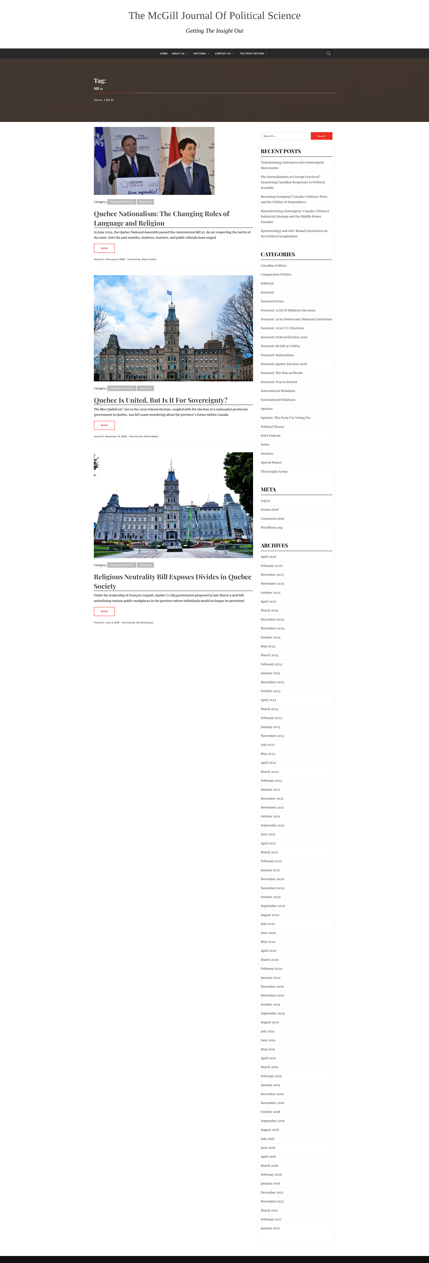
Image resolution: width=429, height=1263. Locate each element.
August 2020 (270, 915)
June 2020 (268, 933)
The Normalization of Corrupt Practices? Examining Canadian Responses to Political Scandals (293, 182)
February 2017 (271, 1219)
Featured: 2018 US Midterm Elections (288, 310)
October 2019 (270, 1004)
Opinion (267, 409)
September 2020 (273, 906)
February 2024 (271, 664)
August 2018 (270, 1130)
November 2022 (272, 736)
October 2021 (270, 816)
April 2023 (268, 700)
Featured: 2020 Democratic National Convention (296, 319)
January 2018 (270, 1183)
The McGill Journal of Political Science (215, 15)
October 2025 (271, 593)
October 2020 (271, 897)
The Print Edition (252, 53)
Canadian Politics (122, 202)
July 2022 (268, 745)
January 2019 (270, 1085)
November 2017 (272, 1201)
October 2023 (270, 691)
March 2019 (269, 1067)
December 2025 (272, 575)
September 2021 (273, 825)
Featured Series (272, 301)
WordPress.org (272, 527)
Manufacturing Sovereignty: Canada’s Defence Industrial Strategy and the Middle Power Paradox (295, 216)
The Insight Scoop (274, 471)
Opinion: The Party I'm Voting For (286, 418)
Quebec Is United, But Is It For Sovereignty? (161, 399)
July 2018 (267, 1139)
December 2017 (272, 1192)
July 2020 (268, 924)
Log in (265, 501)
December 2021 (272, 798)
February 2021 (271, 861)
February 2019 (271, 1076)
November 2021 (272, 807)
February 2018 (271, 1174)
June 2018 (268, 1148)
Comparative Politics (276, 274)
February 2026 (271, 566)
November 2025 (272, 583)
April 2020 (268, 951)
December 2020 (272, 879)
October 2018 (270, 1112)
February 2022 (271, 781)
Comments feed (272, 519)
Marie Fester (149, 259)
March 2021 (269, 852)
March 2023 (269, 709)
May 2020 (268, 942)
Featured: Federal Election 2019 (284, 337)
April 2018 (268, 1157)
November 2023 (272, 682)
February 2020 (271, 969)
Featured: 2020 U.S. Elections (282, 328)
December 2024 (272, 619)
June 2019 (268, 1040)
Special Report (271, 462)
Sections (199, 53)
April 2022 (268, 763)
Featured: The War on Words (282, 373)
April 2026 (268, 557)
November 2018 (272, 1103)
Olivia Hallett (151, 436)
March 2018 (269, 1166)
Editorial (267, 283)
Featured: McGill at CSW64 (280, 346)
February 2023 (271, 718)
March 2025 (270, 610)
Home (164, 53)
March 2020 (270, 960)
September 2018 (273, 1121)
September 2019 (273, 1013)
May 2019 (268, 1049)
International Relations (278, 391)
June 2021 (268, 834)
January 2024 (271, 673)
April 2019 (268, 1058)
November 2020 (273, 888)
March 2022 (270, 772)
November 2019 (272, 995)
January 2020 (271, 978)
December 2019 (272, 986)
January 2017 (270, 1228)
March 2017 (269, 1210)
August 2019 (270, 1022)
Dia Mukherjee (144, 622)
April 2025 (268, 601)
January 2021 (270, 870)
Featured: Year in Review (279, 382)
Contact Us (223, 53)
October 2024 (271, 637)
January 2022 (270, 789)
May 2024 (268, 646)
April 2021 (268, 843)
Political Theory (272, 427)
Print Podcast (271, 436)
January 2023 (270, 727)
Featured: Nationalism (277, 355)
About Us (178, 53)
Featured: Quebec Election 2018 (284, 364)
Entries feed (270, 510)
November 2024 (273, 628)
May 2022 (268, 754)
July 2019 (267, 1031)
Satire (265, 444)
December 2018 (272, 1094)
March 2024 (270, 655)
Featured (145, 202)
